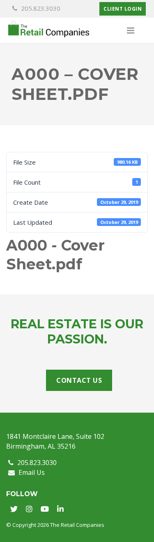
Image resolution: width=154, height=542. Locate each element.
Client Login (122, 8)
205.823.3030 (39, 8)
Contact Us (79, 380)
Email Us (31, 472)
